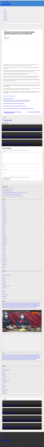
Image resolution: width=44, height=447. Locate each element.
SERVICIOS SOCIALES (5, 294)
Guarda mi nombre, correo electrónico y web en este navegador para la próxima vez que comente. (16, 177)
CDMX (20, 303)
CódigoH (8, 137)
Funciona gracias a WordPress (5, 445)
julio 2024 (3, 246)
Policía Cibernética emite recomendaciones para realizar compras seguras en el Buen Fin (13, 112)
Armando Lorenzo (8, 120)
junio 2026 (3, 204)
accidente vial (4, 303)
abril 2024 (3, 251)
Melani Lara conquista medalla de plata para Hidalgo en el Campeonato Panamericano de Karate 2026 (18, 108)
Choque (25, 303)
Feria (15, 304)
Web (3, 173)
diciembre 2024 (4, 237)
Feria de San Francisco (19, 304)
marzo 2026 (4, 210)
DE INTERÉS (5, 30)
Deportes (36, 303)
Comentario (4, 151)
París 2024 (4, 307)
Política (11, 307)
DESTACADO (4, 377)
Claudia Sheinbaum (29, 303)
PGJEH (6, 307)
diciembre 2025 (4, 215)
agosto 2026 (4, 201)
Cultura (33, 303)
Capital (18, 303)
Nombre (3, 165)
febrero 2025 (4, 233)
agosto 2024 (4, 244)
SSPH (26, 307)
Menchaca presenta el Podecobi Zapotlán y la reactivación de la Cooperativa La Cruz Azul (14, 192)
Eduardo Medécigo (5, 304)
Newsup (11, 445)
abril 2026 (3, 208)
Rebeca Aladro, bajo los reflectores (8, 98)
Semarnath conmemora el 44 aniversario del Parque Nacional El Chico (16, 143)
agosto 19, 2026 (5, 428)
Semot (22, 307)
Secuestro (16, 307)
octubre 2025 (4, 219)
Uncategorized (4, 296)
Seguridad (19, 307)
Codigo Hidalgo (6, 4)
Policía (9, 307)
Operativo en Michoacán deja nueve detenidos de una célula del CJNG (13, 103)
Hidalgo (38, 304)
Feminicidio (12, 304)
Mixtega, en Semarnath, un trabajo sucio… (11, 404)
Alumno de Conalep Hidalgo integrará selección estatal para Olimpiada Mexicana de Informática (21, 128)
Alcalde (7, 303)
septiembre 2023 (4, 264)
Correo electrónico (5, 169)
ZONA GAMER (4, 298)
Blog (3, 368)
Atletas (12, 303)
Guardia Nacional (35, 304)
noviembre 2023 (4, 260)
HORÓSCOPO (4, 287)
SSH (24, 307)
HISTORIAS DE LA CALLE (5, 285)
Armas (10, 303)
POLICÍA (5, 11)
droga (38, 303)
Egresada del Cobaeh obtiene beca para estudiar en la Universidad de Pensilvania (18, 136)
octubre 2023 (4, 262)
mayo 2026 (3, 206)
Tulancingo (29, 307)
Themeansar (14, 445)
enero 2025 (4, 235)
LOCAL (5, 9)
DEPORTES (4, 280)
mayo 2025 (3, 228)
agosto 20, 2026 (5, 413)
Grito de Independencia (29, 304)
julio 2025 (3, 224)
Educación (9, 304)
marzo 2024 (4, 253)
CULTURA (5, 16)
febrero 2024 (4, 255)
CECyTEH (23, 303)
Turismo (32, 307)
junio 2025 (3, 226)
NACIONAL (3, 386)
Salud (13, 307)
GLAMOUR (5, 18)
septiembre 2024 (4, 242)
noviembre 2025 (4, 217)
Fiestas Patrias (24, 304)
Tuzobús (35, 307)
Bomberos (15, 303)
